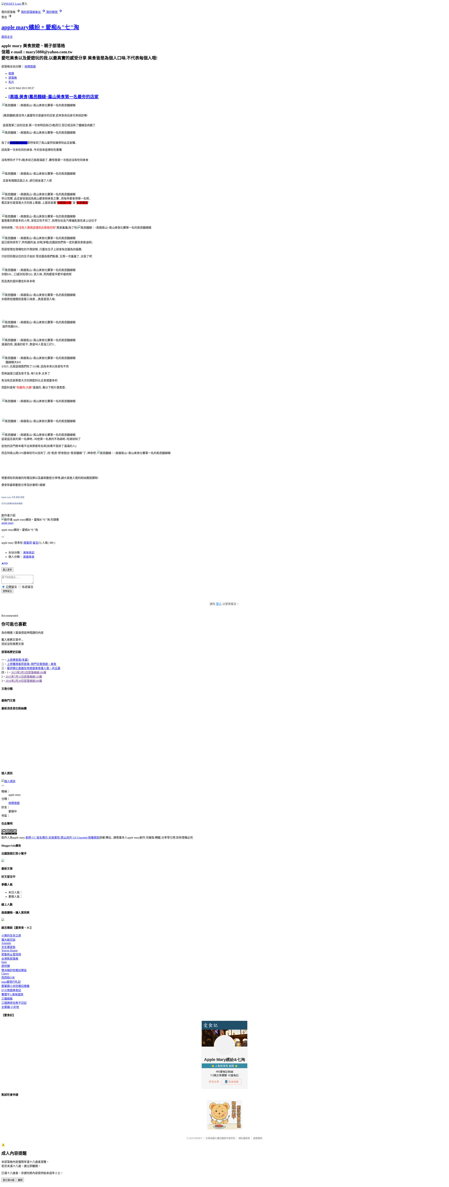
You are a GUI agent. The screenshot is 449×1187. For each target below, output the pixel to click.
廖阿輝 (5, 966)
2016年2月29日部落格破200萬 (24, 680)
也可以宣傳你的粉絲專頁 (12, 504)
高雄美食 (28, 556)
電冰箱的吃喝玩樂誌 (14, 970)
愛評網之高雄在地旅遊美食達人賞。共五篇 (33, 668)
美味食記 (28, 552)
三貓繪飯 (7, 998)
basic (4, 962)
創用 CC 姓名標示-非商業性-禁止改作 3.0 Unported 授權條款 (62, 837)
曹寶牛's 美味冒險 (12, 994)
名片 (11, 81)
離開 (20, 1180)
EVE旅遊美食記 (11, 990)
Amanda (6, 943)
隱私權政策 (244, 1138)
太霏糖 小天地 (10, 1007)
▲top (4, 562)
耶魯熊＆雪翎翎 (11, 954)
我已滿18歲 (8, 1180)
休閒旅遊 (30, 66)
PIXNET (198, 1138)
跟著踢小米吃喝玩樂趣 (15, 986)
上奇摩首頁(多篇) (17, 659)
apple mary (7, 522)
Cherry (5, 973)
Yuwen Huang (9, 950)
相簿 (11, 73)
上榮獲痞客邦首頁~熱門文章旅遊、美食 (31, 664)
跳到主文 (7, 36)
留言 (35, 542)
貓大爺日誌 (8, 939)
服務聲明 (257, 1138)
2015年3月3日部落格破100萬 (28, 672)
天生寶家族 (8, 947)
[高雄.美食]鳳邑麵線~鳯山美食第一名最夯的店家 (53, 96)
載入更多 (7, 569)
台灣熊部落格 (9, 958)
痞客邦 (28, 542)
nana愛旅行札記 (11, 981)
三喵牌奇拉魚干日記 (14, 1002)
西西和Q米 (8, 977)
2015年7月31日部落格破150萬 (24, 676)
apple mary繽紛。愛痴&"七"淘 (40, 27)
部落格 (12, 77)
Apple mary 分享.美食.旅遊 (12, 497)
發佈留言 (7, 591)
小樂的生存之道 (11, 935)
